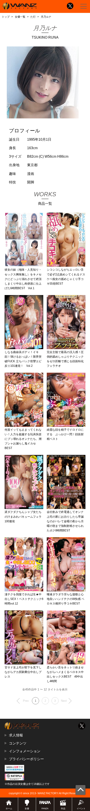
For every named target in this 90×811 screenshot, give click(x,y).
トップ (6, 16)
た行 (33, 16)
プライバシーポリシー (26, 759)
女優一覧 (20, 16)
